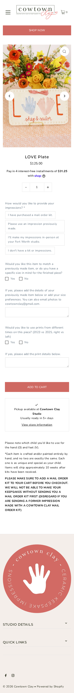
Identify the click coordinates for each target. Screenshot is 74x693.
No (26, 279)
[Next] (64, 96)
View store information (37, 425)
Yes (12, 279)
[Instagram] (13, 676)
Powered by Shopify (50, 686)
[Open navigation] (8, 12)
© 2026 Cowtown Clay (18, 686)
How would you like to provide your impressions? (29, 205)
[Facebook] (6, 676)
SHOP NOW (37, 30)
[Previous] (9, 96)
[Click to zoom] (64, 51)
